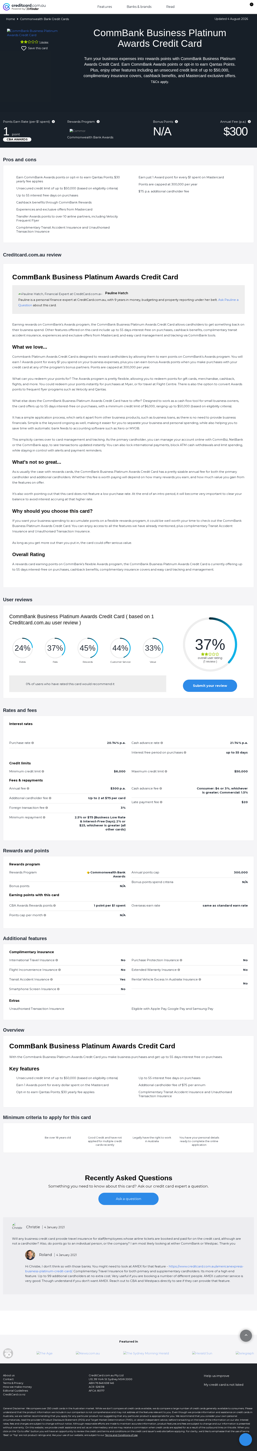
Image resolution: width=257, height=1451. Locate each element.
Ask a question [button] (128, 1199)
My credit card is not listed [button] (223, 1385)
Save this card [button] (37, 48)
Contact (8, 1379)
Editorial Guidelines (15, 1390)
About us (8, 1375)
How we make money (17, 1386)
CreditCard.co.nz (14, 1394)
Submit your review (210, 686)
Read (170, 7)
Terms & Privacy (13, 1383)
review (43, 42)
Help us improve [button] (216, 1376)
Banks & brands (139, 7)
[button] (245, 1439)
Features (104, 7)
